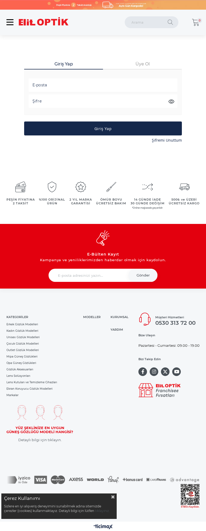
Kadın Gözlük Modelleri (22, 331)
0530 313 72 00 (175, 323)
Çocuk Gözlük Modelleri (22, 343)
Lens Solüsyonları (18, 376)
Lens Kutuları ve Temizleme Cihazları (31, 382)
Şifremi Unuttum (167, 140)
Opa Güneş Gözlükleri (21, 363)
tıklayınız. (102, 511)
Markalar (12, 395)
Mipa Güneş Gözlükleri (22, 356)
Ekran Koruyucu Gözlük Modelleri (29, 388)
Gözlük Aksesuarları (19, 369)
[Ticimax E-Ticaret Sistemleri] (103, 527)
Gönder (143, 275)
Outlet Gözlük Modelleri (22, 350)
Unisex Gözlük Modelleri (23, 337)
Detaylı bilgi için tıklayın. (40, 440)
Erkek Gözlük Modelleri (22, 324)
